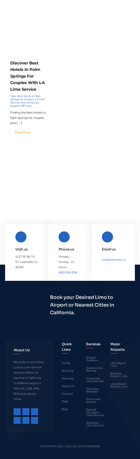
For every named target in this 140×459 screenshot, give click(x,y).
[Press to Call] (36, 21)
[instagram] (34, 411)
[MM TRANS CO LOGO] (18, 4)
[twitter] (25, 411)
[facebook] (17, 411)
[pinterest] (17, 420)
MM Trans (26, 105)
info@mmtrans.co (114, 259)
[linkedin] (34, 420)
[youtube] (25, 420)
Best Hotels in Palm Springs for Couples (25, 97)
